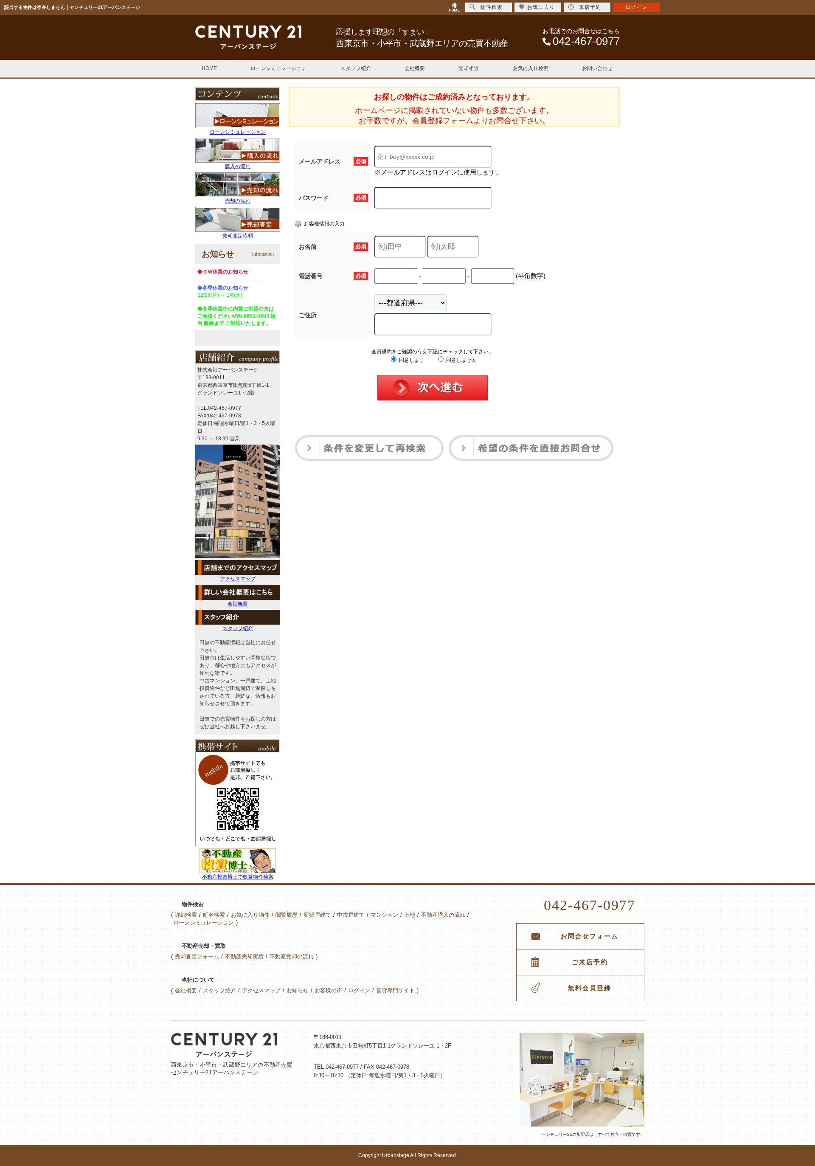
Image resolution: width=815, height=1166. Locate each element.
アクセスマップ (238, 579)
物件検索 (492, 7)
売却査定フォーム (197, 956)
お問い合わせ (597, 68)
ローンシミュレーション (278, 68)
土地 (409, 915)
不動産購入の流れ (443, 915)
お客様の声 (328, 990)
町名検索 (214, 915)
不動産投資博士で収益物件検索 (237, 877)
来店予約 (590, 7)
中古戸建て (351, 915)
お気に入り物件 (250, 915)
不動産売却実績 (244, 956)
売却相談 (468, 68)
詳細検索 (186, 915)
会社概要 (415, 68)
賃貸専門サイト (395, 990)
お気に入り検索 (530, 68)
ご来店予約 (590, 962)
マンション (384, 915)
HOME (209, 68)
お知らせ (298, 990)
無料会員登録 (589, 988)
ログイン (359, 990)
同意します (411, 360)
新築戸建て (317, 915)
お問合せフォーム (589, 936)
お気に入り (541, 7)
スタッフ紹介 (355, 68)
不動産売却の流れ (292, 956)
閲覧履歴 (286, 915)
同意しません (461, 360)
